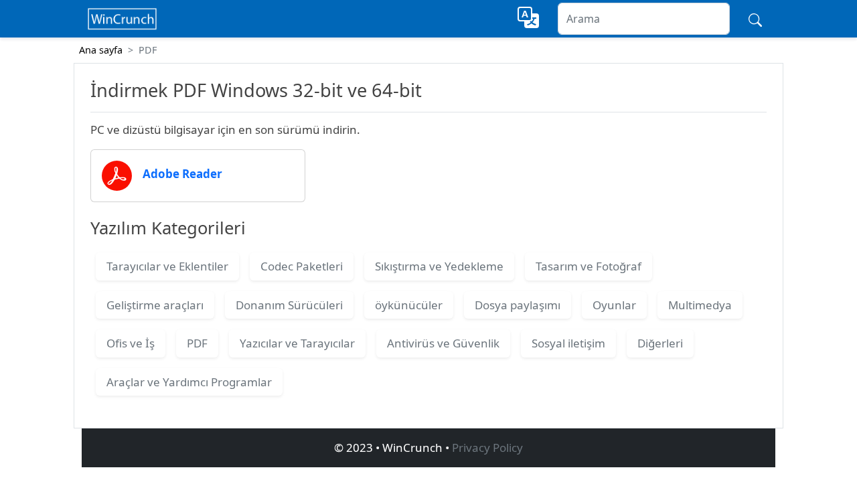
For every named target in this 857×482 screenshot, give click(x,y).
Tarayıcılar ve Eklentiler (167, 266)
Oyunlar (614, 305)
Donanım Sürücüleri (289, 305)
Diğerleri (660, 343)
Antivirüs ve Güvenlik (443, 343)
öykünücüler (409, 305)
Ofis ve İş (130, 343)
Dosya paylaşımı (517, 305)
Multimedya (700, 305)
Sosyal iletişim (568, 343)
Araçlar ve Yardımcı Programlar (189, 382)
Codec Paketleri (301, 266)
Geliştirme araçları (155, 305)
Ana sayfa (101, 50)
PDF (197, 343)
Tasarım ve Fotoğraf (588, 266)
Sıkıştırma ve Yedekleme (439, 266)
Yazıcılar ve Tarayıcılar (297, 343)
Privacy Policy (487, 447)
